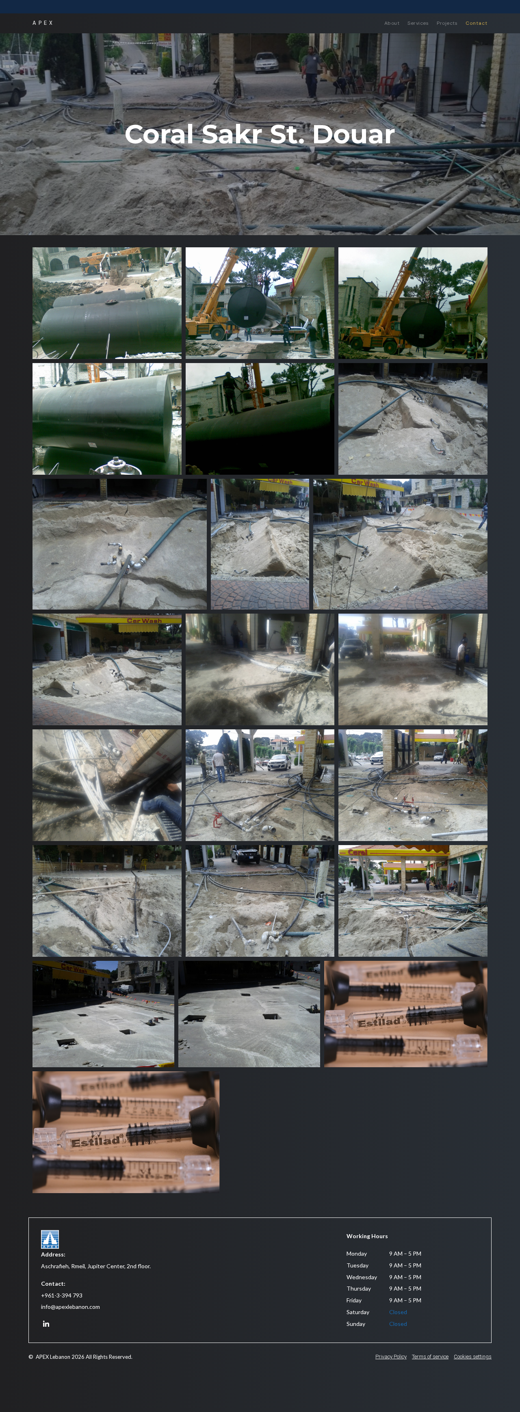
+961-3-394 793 (61, 1295)
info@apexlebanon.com (70, 1306)
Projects (447, 23)
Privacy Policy (391, 1357)
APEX (43, 22)
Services (418, 23)
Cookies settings (473, 1357)
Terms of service (430, 1357)
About (392, 23)
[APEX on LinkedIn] (46, 1324)
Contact (477, 23)
